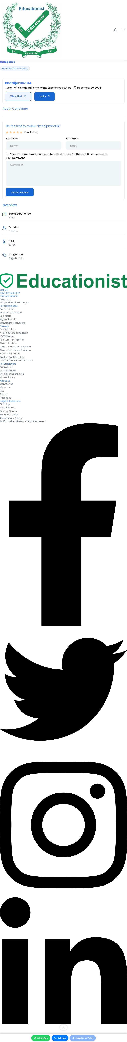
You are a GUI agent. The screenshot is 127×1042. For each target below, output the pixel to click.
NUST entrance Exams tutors (16, 360)
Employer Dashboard (12, 374)
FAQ (2, 390)
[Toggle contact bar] (63, 1027)
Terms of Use (7, 407)
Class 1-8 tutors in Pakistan (15, 350)
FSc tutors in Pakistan (12, 339)
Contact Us (6, 384)
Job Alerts (5, 316)
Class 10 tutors (8, 343)
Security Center (9, 414)
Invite (43, 96)
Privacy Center (8, 411)
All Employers (7, 377)
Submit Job (6, 367)
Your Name (13, 138)
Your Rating (31, 132)
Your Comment (15, 158)
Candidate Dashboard (12, 323)
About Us (5, 387)
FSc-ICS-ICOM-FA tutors (15, 68)
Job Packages (8, 370)
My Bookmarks (8, 319)
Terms (3, 394)
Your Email (72, 138)
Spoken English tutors (12, 357)
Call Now (61, 1038)
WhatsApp (42, 1038)
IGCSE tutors (7, 336)
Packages (5, 397)
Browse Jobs (7, 309)
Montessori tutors (10, 353)
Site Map (5, 404)
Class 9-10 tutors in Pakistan (16, 346)
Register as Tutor (84, 1038)
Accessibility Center (11, 418)
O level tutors (8, 329)
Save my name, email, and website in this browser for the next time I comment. (59, 154)
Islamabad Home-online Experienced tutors (44, 87)
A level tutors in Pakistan (14, 332)
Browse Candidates (11, 312)
